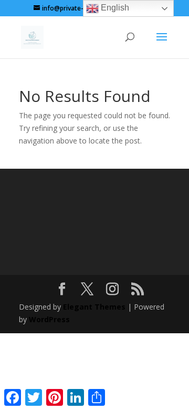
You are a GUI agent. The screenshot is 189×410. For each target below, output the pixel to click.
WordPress (49, 319)
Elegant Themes (94, 307)
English (114, 7)
